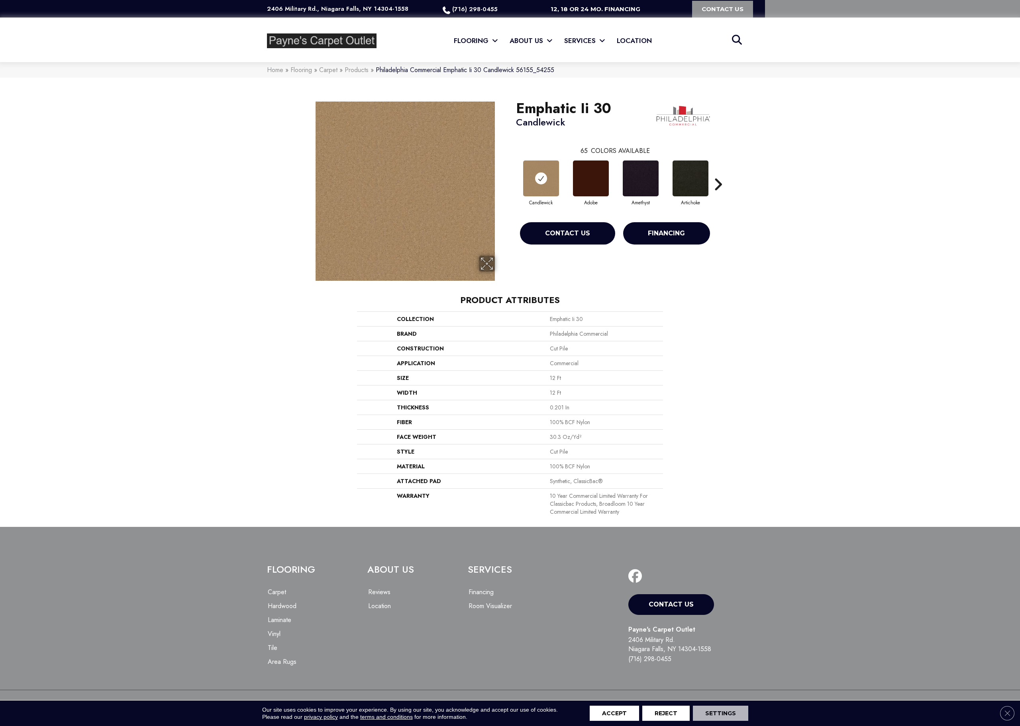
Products (357, 69)
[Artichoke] (690, 178)
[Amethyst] (641, 178)
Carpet (328, 69)
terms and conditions (386, 717)
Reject (666, 713)
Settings (720, 713)
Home (275, 69)
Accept (614, 713)
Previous (512, 172)
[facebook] (636, 576)
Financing (666, 233)
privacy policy (321, 717)
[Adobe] (591, 178)
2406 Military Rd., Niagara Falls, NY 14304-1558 (337, 8)
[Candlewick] (541, 178)
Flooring (301, 69)
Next (718, 172)
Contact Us (567, 233)
